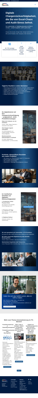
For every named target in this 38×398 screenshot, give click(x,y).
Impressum (30, 382)
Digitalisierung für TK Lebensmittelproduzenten (23, 389)
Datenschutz (30, 383)
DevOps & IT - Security (23, 387)
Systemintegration (13, 384)
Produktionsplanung (7, 366)
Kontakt (29, 381)
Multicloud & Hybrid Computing (22, 384)
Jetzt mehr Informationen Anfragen (9, 306)
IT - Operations (13, 383)
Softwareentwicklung (14, 381)
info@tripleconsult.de (16, 0)
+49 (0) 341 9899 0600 (6, 0)
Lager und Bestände (19, 361)
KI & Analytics (13, 385)
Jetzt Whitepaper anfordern (28, 206)
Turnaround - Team (22, 386)
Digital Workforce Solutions (22, 382)
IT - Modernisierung (22, 385)
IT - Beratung (13, 382)
